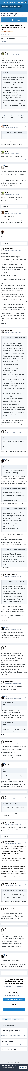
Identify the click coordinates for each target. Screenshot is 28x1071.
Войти (14, 1010)
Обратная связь (11, 1059)
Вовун (7, 125)
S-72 (6, 231)
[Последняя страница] (26, 47)
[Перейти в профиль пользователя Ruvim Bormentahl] (2, 575)
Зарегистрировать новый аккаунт (14, 999)
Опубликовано (12, 54)
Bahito (7, 211)
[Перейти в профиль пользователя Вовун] (2, 126)
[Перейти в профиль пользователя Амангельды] (2, 842)
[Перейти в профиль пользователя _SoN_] (2, 461)
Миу (6, 53)
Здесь (2, 734)
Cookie (19, 1059)
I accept (23, 1067)
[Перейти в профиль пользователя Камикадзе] (2, 249)
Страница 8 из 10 (14, 47)
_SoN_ (7, 460)
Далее (22, 47)
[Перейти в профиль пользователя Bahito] (2, 212)
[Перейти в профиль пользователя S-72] (2, 232)
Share (6, 1019)
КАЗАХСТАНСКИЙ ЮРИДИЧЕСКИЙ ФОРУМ (12, 14)
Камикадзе (9, 248)
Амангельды (9, 841)
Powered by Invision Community (14, 1062)
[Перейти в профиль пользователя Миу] (2, 53)
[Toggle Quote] (3, 72)
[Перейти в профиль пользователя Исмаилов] (2, 331)
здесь (9, 961)
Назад (5, 47)
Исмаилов (8, 330)
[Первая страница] (2, 47)
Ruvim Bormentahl (11, 574)
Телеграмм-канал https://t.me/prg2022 (12, 2)
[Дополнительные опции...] (25, 54)
